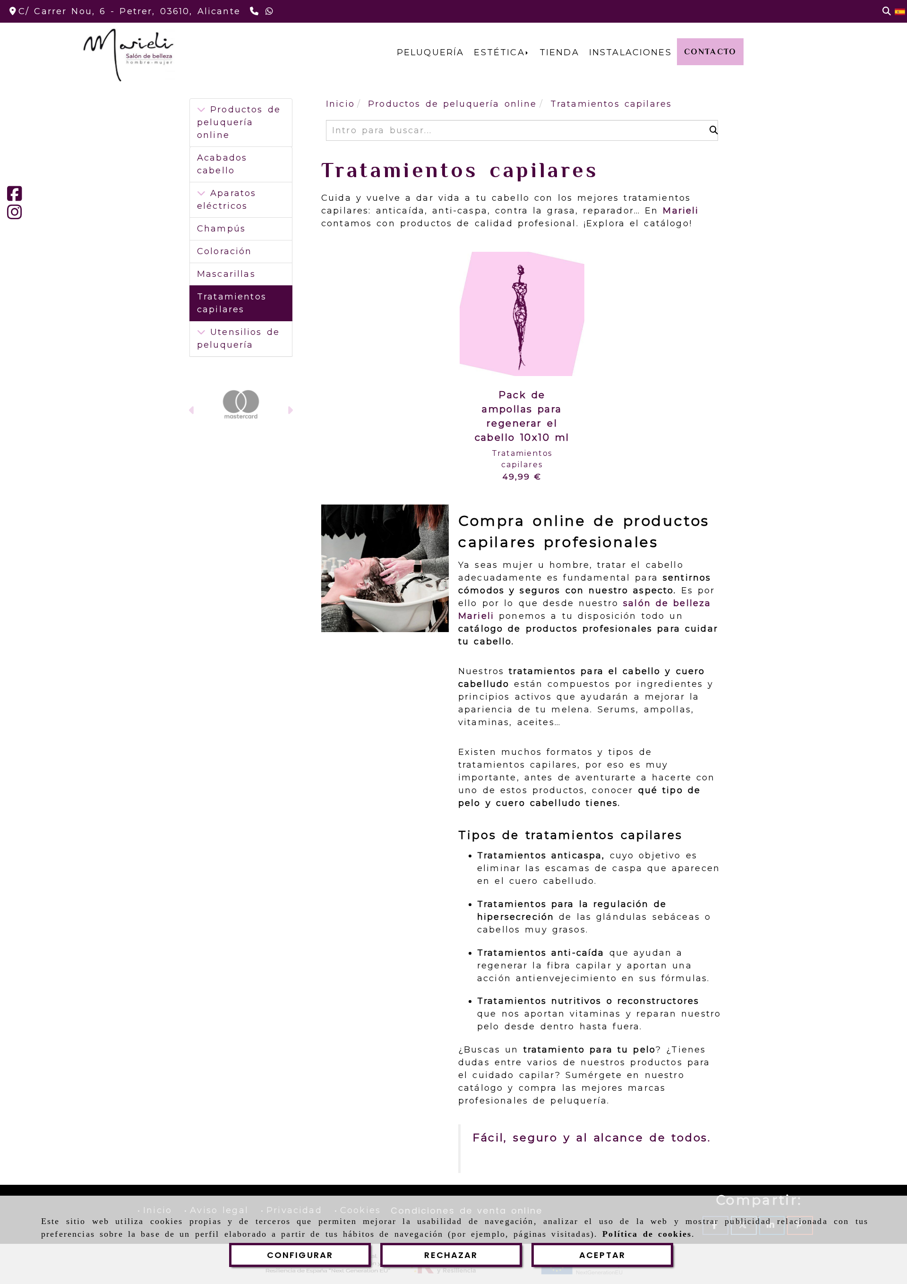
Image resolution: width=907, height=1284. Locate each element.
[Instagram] (14, 215)
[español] (900, 11)
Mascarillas (226, 274)
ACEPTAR (602, 1255)
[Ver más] (201, 193)
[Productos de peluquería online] (201, 109)
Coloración (224, 251)
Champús (221, 228)
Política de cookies (647, 1234)
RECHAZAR (451, 1255)
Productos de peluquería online (239, 122)
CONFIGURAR (300, 1255)
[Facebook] (14, 197)
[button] (192, 411)
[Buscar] (887, 11)
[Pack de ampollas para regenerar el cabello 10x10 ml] (522, 313)
